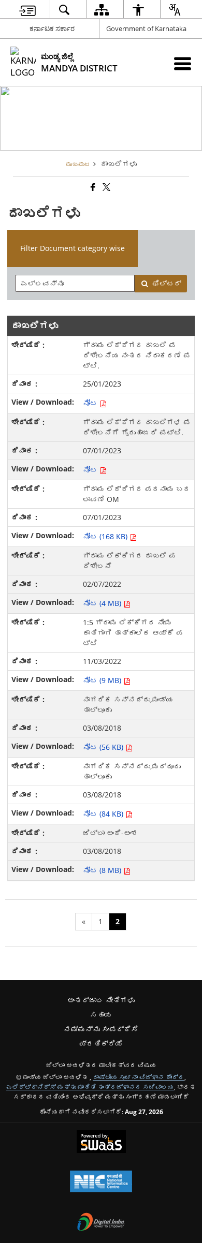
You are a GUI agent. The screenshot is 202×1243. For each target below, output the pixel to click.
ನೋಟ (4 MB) (103, 603)
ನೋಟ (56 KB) (104, 747)
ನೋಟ (91, 403)
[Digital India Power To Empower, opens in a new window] (101, 1223)
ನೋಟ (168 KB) (106, 536)
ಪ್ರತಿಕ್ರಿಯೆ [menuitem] (101, 1043)
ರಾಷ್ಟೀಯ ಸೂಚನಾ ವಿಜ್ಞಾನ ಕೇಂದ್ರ (138, 1077)
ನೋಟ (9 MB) (103, 680)
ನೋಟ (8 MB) (103, 870)
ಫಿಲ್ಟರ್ (166, 283)
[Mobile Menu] (183, 63)
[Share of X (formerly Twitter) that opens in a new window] (105, 187)
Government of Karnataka (146, 28)
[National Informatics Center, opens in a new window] (101, 1182)
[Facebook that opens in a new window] (92, 187)
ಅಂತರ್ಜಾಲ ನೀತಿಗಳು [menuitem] (101, 1000)
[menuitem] (27, 9)
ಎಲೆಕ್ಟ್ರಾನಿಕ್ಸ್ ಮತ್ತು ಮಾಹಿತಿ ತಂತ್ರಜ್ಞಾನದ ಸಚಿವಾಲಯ (90, 1087)
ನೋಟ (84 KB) (104, 814)
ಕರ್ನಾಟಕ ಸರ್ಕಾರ (52, 28)
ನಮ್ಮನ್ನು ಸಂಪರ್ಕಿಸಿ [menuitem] (101, 1029)
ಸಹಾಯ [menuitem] (101, 1014)
